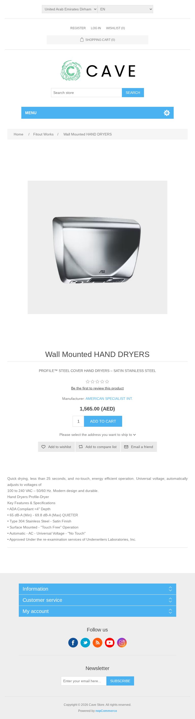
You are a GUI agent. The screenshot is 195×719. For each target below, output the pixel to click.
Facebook (73, 642)
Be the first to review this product (97, 388)
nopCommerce (106, 711)
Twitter (85, 642)
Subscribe (120, 681)
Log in (96, 28)
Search (133, 93)
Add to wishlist (59, 447)
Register (78, 28)
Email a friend (142, 447)
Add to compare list (101, 447)
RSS (97, 642)
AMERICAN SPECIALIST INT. (109, 399)
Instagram (122, 642)
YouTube (110, 642)
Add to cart (103, 421)
